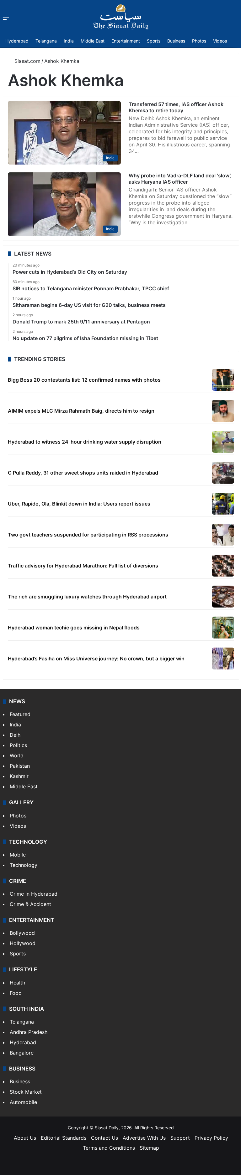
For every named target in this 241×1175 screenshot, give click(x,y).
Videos (220, 40)
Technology (23, 865)
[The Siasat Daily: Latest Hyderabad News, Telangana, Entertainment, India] (120, 16)
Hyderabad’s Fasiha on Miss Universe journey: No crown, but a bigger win (96, 658)
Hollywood (22, 943)
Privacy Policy (211, 1138)
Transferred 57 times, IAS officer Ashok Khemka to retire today (176, 107)
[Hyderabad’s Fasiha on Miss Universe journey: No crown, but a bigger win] (223, 658)
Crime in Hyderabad (33, 894)
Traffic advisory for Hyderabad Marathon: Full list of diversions (83, 565)
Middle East (92, 40)
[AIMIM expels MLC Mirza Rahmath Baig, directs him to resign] (223, 411)
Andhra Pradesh (28, 1032)
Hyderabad (17, 40)
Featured (20, 714)
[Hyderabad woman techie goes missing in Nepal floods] (223, 627)
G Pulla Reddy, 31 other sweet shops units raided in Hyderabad (83, 473)
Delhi (16, 735)
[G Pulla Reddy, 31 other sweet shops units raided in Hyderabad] (223, 473)
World (17, 755)
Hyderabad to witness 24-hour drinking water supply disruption (84, 442)
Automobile (23, 1102)
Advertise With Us (144, 1138)
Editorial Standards (63, 1138)
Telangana (46, 40)
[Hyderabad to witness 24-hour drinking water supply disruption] (223, 442)
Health (17, 982)
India (69, 40)
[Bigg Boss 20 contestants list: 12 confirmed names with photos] (223, 380)
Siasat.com (26, 61)
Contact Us (104, 1138)
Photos (199, 40)
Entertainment (125, 40)
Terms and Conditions (109, 1148)
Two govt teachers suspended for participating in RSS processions (88, 535)
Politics (18, 745)
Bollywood (22, 933)
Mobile (18, 855)
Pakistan (20, 766)
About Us (25, 1138)
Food (16, 993)
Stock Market (26, 1092)
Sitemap (149, 1148)
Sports (153, 40)
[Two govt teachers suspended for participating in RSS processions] (223, 535)
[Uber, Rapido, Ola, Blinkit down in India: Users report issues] (223, 504)
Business (176, 40)
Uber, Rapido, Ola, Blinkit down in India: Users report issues (79, 504)
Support (180, 1138)
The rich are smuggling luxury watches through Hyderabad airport (87, 596)
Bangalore (22, 1053)
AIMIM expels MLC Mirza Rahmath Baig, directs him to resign (81, 411)
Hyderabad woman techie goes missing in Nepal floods (74, 627)
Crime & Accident (30, 904)
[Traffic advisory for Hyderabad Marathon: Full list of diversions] (223, 566)
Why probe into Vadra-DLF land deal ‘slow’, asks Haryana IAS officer (180, 178)
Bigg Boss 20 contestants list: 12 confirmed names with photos (84, 380)
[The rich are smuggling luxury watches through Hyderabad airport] (223, 597)
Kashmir (19, 776)
